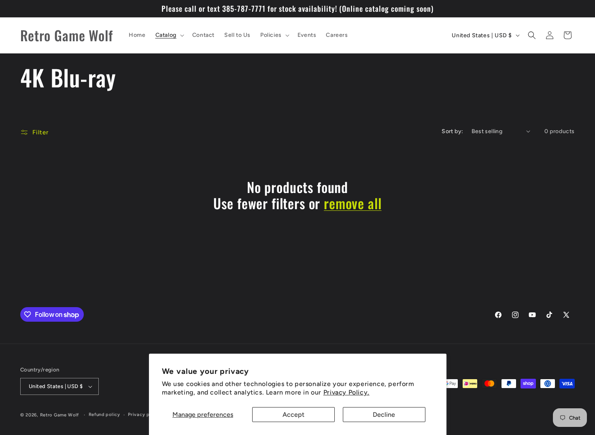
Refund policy (104, 414)
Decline (384, 414)
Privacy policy (144, 414)
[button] (169, 35)
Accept (293, 414)
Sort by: (452, 131)
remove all (352, 203)
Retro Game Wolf (59, 415)
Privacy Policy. (346, 392)
